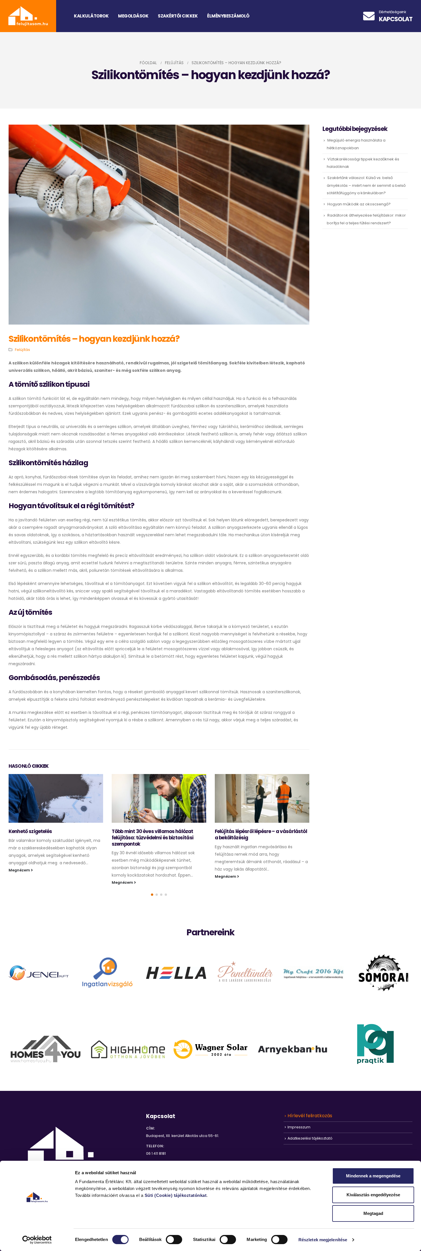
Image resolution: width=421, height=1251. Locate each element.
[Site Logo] (28, 16)
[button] (152, 894)
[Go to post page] (56, 798)
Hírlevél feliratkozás (310, 1115)
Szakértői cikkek (178, 16)
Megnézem (20, 882)
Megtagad (373, 1213)
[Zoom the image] (39, 969)
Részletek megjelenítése (322, 1239)
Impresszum (299, 1126)
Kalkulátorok (91, 16)
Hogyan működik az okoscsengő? (359, 204)
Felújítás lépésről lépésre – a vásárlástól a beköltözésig (158, 834)
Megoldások (133, 16)
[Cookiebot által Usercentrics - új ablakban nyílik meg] (37, 1240)
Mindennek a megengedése (373, 1175)
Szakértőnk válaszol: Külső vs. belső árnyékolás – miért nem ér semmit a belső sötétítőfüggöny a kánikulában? (366, 185)
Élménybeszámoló (228, 16)
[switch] (174, 1239)
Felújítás (22, 349)
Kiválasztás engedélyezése (373, 1194)
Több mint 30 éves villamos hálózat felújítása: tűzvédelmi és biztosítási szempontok (49, 837)
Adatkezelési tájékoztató (310, 1138)
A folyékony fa (231, 831)
